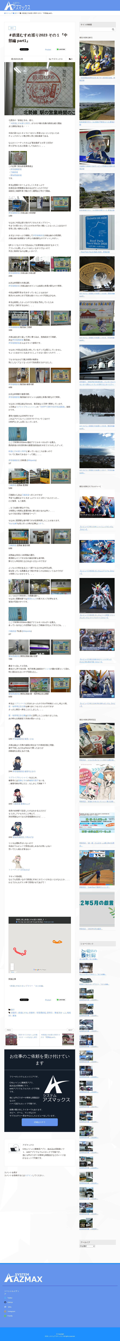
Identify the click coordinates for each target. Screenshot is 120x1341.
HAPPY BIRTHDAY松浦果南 (52, 407)
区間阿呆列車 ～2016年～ (88, 1122)
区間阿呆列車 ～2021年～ (88, 1046)
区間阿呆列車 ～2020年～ (88, 1062)
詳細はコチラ (39, 1122)
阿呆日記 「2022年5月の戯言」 (91, 929)
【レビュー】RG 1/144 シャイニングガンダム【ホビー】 (96, 528)
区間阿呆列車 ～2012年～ (88, 1183)
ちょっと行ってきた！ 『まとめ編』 (92, 974)
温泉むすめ (22, 780)
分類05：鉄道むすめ (19, 1013)
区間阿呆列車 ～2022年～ (88, 1031)
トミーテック (14, 870)
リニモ (47, 669)
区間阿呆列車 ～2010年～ (88, 1214)
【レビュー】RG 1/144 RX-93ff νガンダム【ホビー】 (97, 705)
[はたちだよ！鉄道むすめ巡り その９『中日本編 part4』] (97, 318)
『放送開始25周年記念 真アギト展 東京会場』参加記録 (97, 79)
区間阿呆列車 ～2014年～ (88, 1152)
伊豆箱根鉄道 (16, 169)
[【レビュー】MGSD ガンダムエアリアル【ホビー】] (97, 551)
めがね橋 (13, 524)
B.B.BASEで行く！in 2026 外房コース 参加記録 (96, 210)
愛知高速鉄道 (16, 175)
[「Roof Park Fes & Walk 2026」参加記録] (97, 232)
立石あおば (25, 870)
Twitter (10, 1298)
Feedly (10, 1316)
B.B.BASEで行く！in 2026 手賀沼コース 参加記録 (96, 123)
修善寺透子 (34, 780)
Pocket (48, 50)
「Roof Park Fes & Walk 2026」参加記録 (94, 252)
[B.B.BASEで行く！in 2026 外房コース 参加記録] (97, 190)
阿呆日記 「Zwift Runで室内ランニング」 (94, 887)
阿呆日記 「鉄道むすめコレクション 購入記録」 (97, 801)
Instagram (10, 1311)
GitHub (10, 1302)
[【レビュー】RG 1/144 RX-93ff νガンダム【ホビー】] (97, 684)
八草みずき (29, 837)
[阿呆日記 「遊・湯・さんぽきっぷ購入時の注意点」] (97, 823)
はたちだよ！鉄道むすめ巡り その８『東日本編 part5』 (96, 427)
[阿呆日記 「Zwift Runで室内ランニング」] (97, 867)
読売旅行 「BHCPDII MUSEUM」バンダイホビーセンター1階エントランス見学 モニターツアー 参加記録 (97, 383)
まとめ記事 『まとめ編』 (88, 959)
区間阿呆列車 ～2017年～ (88, 1107)
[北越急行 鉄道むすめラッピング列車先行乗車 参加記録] (97, 146)
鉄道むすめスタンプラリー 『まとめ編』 (27, 986)
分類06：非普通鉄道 (37, 1013)
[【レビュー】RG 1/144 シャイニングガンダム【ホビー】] (97, 507)
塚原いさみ (29, 739)
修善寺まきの (30, 771)
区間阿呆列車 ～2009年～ (88, 1229)
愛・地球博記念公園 (17, 706)
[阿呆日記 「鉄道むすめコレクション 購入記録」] (97, 782)
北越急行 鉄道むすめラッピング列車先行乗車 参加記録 (97, 167)
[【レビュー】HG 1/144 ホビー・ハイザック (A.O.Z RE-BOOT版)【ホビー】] (97, 639)
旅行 (13, 1010)
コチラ (40, 524)
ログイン (28, 1175)
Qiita (8, 1307)
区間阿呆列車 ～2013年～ (88, 1168)
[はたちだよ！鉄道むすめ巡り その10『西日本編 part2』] (97, 274)
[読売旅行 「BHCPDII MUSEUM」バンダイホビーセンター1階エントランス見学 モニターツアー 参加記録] (97, 362)
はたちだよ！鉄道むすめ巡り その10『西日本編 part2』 (97, 294)
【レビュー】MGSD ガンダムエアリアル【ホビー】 (96, 572)
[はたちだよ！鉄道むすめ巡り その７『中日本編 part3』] (97, 450)
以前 (29, 715)
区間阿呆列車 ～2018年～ (88, 1092)
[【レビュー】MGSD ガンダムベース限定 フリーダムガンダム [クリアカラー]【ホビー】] (97, 595)
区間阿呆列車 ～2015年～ (88, 1137)
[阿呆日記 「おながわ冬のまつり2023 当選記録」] (97, 740)
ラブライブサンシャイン (26, 407)
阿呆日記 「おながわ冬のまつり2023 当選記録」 (97, 760)
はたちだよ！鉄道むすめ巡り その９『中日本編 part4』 (96, 339)
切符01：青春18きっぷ (56, 1013)
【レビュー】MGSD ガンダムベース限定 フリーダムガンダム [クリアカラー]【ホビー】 (97, 616)
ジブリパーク (19, 704)
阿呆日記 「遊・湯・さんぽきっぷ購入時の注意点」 (96, 844)
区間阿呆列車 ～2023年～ (88, 1016)
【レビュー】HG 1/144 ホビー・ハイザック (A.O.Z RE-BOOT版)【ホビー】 (95, 660)
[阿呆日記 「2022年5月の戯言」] (97, 909)
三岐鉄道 (14, 172)
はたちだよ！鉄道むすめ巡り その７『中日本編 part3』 (96, 471)
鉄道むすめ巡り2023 (21, 123)
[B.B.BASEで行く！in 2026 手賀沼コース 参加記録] (97, 102)
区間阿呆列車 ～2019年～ (88, 1077)
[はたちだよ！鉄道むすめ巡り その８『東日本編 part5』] (97, 406)
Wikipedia (31, 460)
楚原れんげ (32, 599)
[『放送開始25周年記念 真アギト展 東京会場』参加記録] (97, 58)
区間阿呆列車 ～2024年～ (88, 1000)
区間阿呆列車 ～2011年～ (88, 1199)
